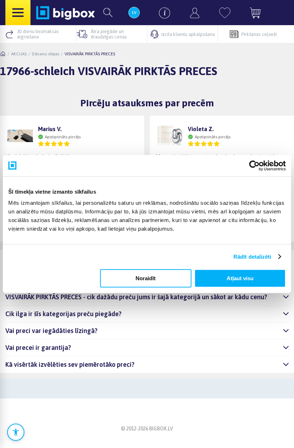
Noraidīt (146, 278)
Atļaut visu (240, 278)
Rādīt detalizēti (252, 257)
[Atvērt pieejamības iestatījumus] (15, 432)
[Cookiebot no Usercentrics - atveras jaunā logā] (254, 165)
